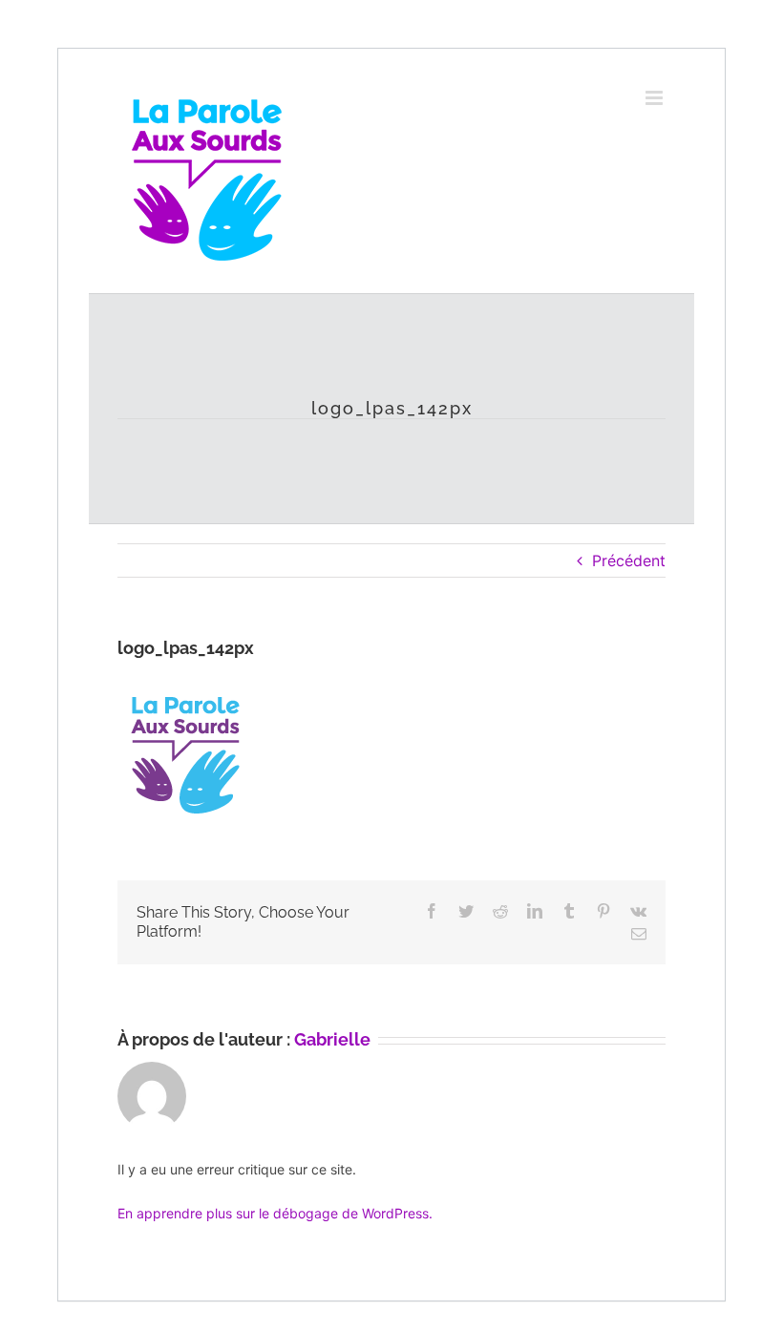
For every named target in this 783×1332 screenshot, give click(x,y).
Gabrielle (332, 1039)
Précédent (629, 560)
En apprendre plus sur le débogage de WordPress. (275, 1213)
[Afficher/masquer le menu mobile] (655, 98)
